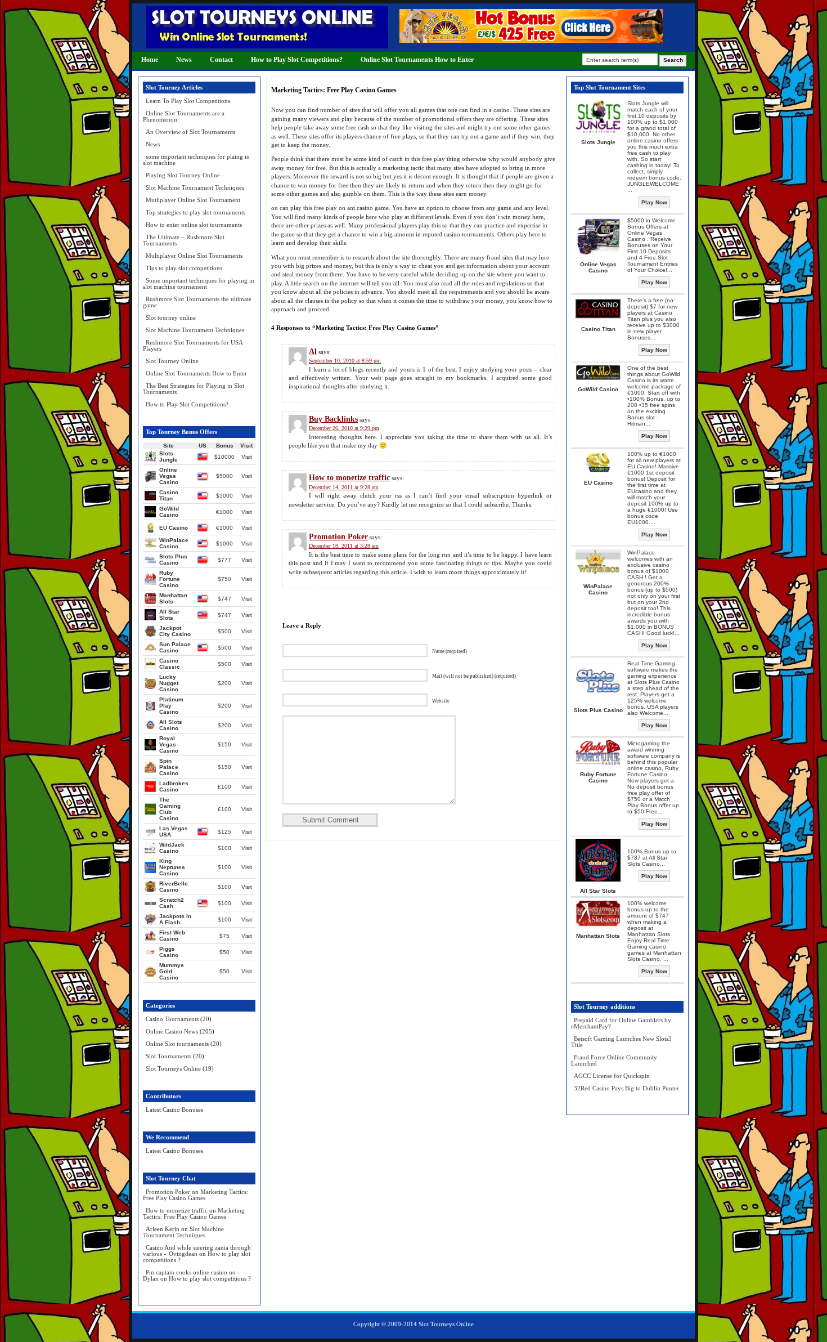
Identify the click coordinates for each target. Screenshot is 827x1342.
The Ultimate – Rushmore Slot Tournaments (183, 240)
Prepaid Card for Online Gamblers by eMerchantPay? (621, 1023)
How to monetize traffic (177, 1210)
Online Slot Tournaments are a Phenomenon (183, 116)
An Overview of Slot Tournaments (190, 131)
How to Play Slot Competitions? (297, 60)
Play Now (654, 202)
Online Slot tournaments (177, 1043)
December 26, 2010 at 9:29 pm (344, 428)
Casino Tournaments (172, 1019)
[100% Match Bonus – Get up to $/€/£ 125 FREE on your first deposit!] (531, 40)
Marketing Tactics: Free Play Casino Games (195, 1194)
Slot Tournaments (168, 1056)
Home (149, 60)
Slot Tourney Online (172, 360)
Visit (246, 457)
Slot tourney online (171, 317)
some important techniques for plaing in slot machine (196, 159)
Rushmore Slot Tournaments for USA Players (192, 345)
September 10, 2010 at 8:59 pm (345, 360)
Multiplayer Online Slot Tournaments (194, 255)
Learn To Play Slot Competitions (188, 100)
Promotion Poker (168, 1191)
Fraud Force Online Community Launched (614, 1060)
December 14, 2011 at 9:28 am (344, 487)
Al (313, 351)
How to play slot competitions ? (210, 1278)
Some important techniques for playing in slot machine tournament (198, 283)
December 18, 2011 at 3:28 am (344, 546)
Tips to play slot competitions (184, 268)
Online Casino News (172, 1031)
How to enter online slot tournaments (194, 224)
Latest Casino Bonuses (174, 1109)
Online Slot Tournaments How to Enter (417, 60)
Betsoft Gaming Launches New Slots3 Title (621, 1041)
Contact (221, 60)
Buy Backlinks (333, 419)
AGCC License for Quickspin (612, 1075)
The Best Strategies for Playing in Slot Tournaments (193, 388)
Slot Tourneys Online (173, 1068)
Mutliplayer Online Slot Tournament (193, 199)
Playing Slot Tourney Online (183, 175)
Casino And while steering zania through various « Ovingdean (197, 1250)
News (184, 60)
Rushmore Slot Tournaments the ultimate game (197, 302)
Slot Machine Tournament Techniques (195, 187)
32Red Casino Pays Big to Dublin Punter (626, 1088)
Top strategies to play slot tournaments (195, 212)
